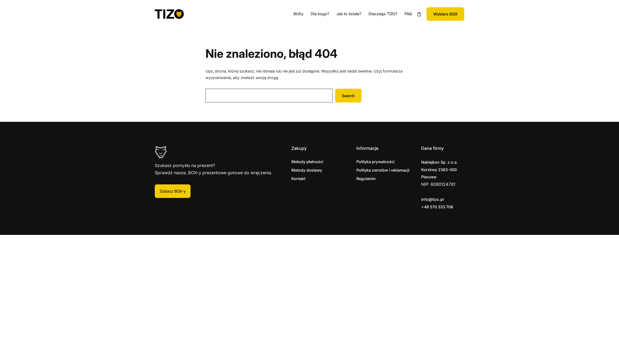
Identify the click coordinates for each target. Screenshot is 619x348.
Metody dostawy (306, 170)
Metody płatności (307, 161)
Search (348, 95)
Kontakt (298, 178)
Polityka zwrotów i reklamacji (382, 170)
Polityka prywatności (375, 161)
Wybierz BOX (445, 14)
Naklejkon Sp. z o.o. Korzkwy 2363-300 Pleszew (439, 169)
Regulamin (366, 178)
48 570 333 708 (438, 206)
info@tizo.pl (432, 199)
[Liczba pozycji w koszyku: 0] (419, 14)
